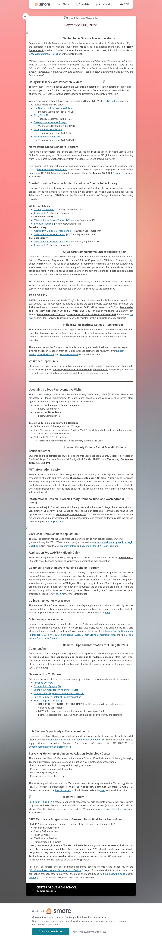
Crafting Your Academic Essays (50, 122)
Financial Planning (43, 223)
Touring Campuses (44, 209)
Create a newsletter (51, 931)
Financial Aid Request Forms (52, 169)
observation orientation (89, 739)
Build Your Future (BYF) (41, 802)
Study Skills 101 (42, 115)
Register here (57, 521)
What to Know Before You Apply (51, 220)
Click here (118, 173)
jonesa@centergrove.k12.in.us (44, 53)
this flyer (60, 593)
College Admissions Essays (48, 129)
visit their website (69, 354)
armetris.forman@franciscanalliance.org (50, 746)
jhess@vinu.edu (63, 790)
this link (45, 664)
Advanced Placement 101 (47, 136)
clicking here (112, 101)
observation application (58, 739)
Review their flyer (113, 809)
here (107, 612)
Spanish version (45, 354)
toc (26, 16)
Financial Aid (40, 213)
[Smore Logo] (42, 4)
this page (109, 873)
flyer (102, 790)
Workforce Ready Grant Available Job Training (56, 870)
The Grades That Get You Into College (53, 108)
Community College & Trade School (52, 230)
